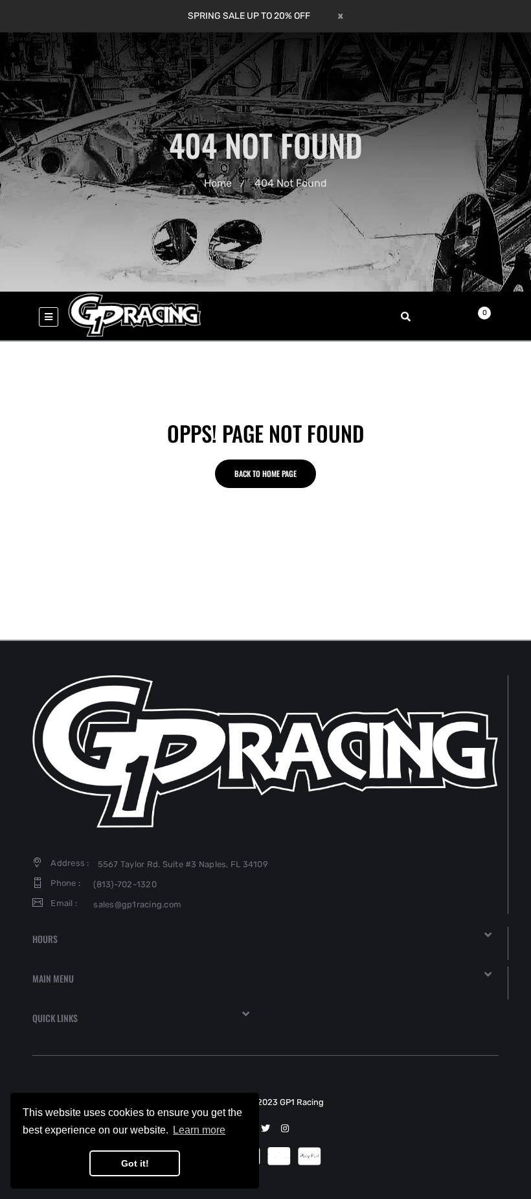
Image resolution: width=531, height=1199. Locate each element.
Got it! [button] (135, 1163)
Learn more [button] (199, 1129)
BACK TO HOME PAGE (265, 473)
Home (218, 183)
